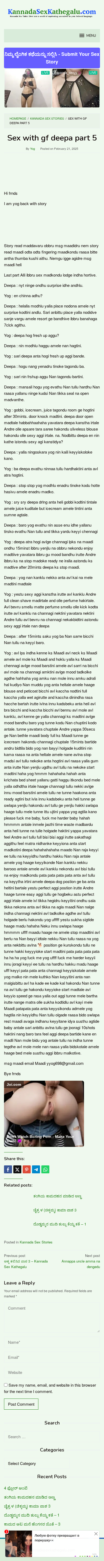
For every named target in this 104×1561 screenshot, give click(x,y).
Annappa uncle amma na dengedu (81, 1261)
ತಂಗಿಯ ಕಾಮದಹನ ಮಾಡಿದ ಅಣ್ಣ (57, 1195)
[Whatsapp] (45, 1169)
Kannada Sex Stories (36, 1242)
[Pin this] (27, 1169)
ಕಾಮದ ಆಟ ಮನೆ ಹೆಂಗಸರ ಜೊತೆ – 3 (32, 1524)
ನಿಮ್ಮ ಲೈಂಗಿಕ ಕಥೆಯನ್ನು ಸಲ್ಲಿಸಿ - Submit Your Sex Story (52, 58)
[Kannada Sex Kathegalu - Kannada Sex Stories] (51, 11)
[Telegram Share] (36, 1169)
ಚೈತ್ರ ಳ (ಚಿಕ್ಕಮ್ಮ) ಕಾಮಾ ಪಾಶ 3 (55, 1209)
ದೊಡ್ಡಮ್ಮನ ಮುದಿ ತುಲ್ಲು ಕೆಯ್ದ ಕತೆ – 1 (59, 1224)
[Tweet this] (17, 1169)
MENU (91, 35)
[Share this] (8, 1169)
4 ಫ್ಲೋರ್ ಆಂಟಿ (15, 1488)
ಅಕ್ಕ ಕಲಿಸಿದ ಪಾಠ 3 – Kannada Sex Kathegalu (26, 1261)
